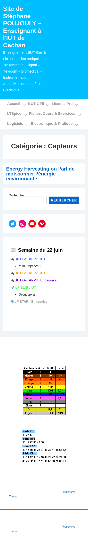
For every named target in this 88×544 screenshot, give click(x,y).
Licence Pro (62, 104)
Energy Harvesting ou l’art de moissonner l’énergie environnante (40, 173)
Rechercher (17, 195)
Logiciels (15, 124)
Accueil (13, 104)
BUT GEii (36, 104)
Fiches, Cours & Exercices (52, 114)
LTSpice (14, 114)
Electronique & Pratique (52, 124)
